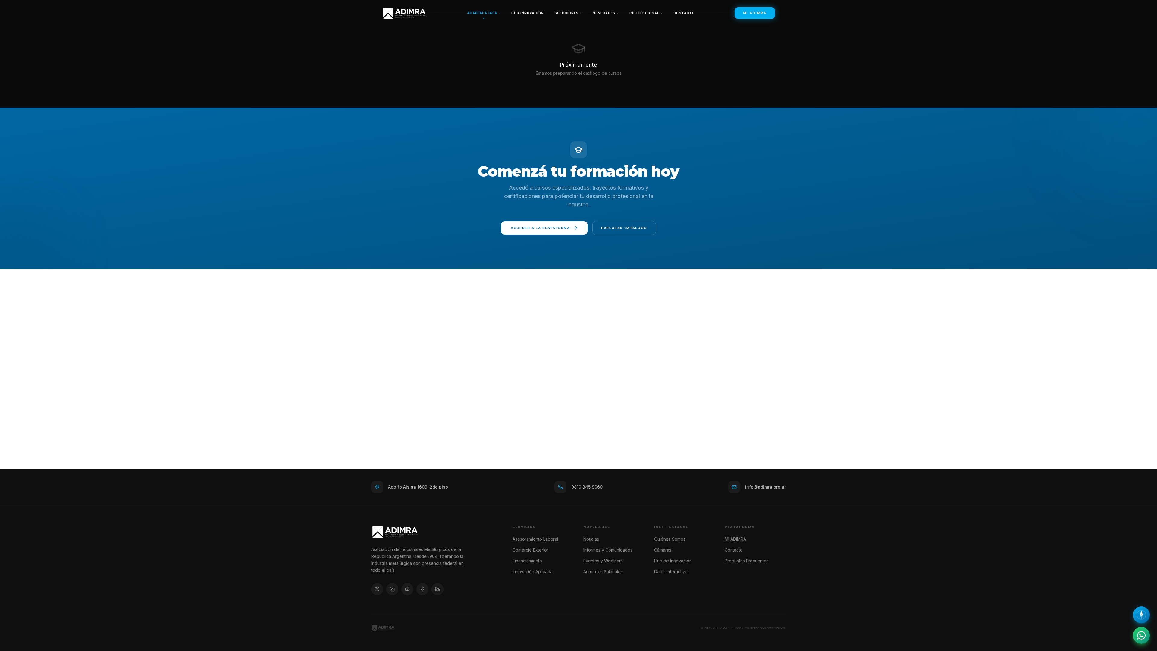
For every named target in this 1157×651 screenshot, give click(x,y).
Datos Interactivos (672, 571)
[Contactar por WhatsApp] (1141, 635)
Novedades (604, 13)
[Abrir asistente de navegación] (1141, 614)
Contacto (684, 13)
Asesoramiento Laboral (535, 539)
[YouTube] (407, 589)
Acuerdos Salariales (603, 571)
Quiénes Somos (669, 539)
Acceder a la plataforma (540, 228)
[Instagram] (392, 589)
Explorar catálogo (624, 228)
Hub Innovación (527, 13)
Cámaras (662, 549)
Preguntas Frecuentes (747, 560)
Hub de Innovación (673, 560)
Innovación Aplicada (533, 571)
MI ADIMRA (755, 13)
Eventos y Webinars (603, 560)
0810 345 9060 (587, 486)
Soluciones (566, 13)
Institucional (644, 13)
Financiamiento (527, 560)
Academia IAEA (482, 13)
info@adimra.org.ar (765, 486)
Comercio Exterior (530, 549)
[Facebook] (422, 589)
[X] (377, 589)
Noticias (591, 539)
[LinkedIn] (437, 589)
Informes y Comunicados (607, 549)
